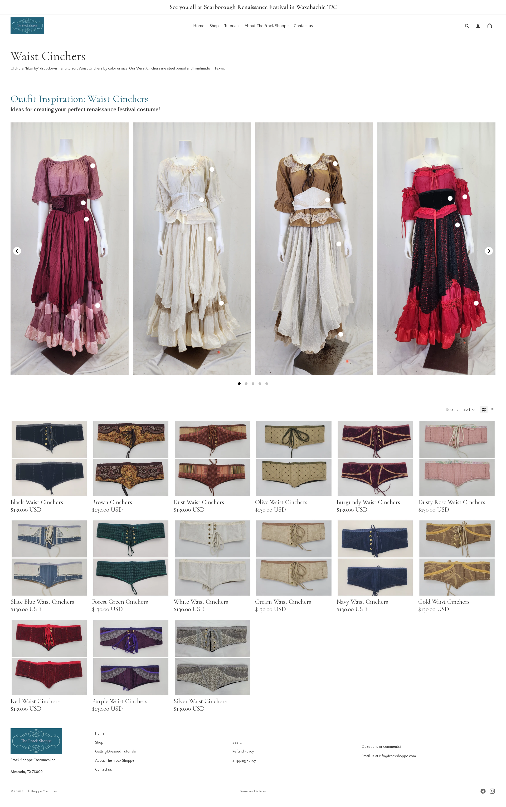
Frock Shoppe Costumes (39, 791)
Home (100, 733)
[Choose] (80, 489)
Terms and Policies (253, 791)
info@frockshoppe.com (397, 756)
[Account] (478, 26)
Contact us (103, 770)
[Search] (467, 26)
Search (238, 742)
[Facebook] (483, 791)
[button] (469, 409)
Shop (99, 742)
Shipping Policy (244, 761)
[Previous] (17, 251)
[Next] (489, 251)
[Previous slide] (18, 458)
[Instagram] (492, 791)
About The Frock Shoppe (114, 761)
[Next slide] (80, 458)
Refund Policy (243, 751)
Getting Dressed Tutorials (115, 751)
